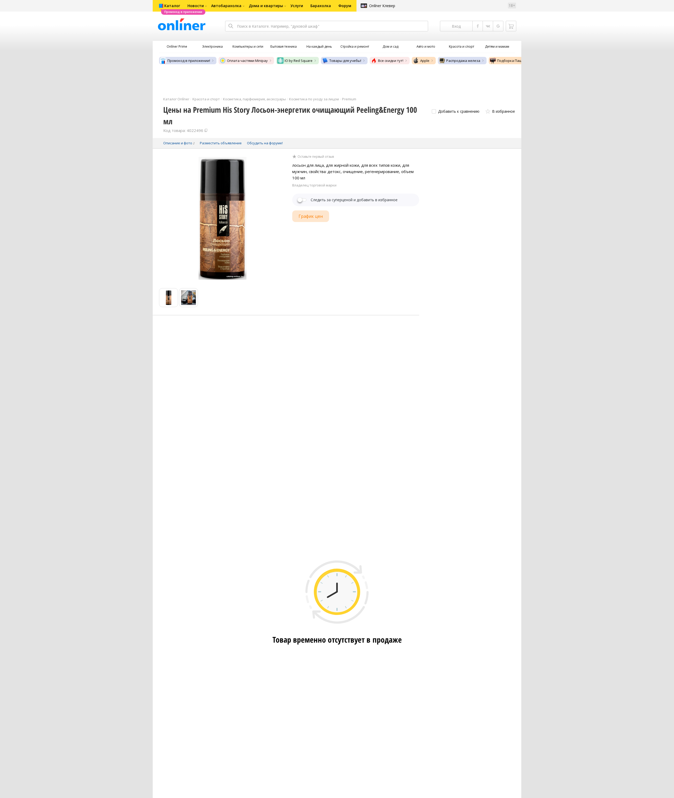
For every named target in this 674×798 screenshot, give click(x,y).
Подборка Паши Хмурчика (519, 60)
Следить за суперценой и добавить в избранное (354, 200)
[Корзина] (511, 26)
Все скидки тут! (390, 60)
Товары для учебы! (345, 60)
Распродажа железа (463, 60)
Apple (424, 60)
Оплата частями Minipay (247, 60)
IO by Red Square (299, 60)
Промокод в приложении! (188, 60)
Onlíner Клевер (382, 5)
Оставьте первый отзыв (316, 157)
